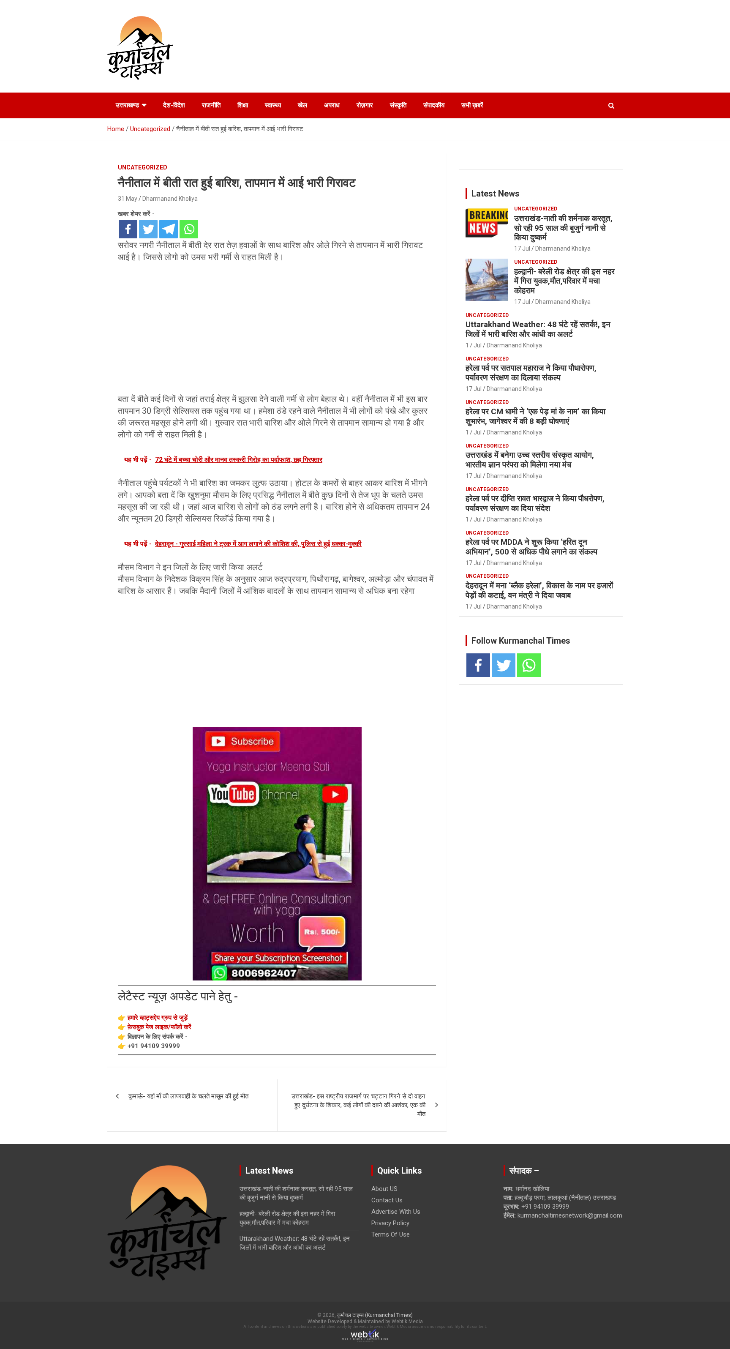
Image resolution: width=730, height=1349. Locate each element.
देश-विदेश (174, 105)
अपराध (332, 105)
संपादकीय (433, 105)
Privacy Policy (390, 1223)
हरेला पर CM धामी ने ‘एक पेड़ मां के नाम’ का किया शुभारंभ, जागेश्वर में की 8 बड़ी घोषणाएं (535, 416)
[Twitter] (148, 229)
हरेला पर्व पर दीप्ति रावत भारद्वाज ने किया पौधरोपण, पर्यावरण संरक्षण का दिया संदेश (535, 503)
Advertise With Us (395, 1211)
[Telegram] (168, 229)
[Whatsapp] (189, 229)
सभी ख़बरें (472, 105)
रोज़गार (365, 105)
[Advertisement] (277, 330)
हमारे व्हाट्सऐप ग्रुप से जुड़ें (158, 1017)
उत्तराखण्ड (127, 105)
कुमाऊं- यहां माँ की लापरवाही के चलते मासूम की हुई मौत (188, 1096)
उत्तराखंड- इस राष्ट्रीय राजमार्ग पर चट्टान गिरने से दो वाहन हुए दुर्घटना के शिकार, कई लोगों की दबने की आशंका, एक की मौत (358, 1105)
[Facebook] (128, 229)
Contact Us (387, 1200)
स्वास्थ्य (273, 105)
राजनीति (211, 105)
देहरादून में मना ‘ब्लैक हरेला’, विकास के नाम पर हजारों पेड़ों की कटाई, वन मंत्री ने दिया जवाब (539, 590)
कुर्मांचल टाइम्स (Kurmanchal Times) (375, 1315)
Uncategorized (142, 167)
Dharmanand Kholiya (170, 198)
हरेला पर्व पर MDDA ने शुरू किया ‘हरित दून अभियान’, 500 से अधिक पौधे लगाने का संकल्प (531, 547)
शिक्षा (242, 105)
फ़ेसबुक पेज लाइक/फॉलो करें (159, 1027)
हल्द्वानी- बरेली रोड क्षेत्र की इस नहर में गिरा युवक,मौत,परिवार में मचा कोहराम (564, 281)
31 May (127, 198)
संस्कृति (398, 105)
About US (384, 1189)
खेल (302, 105)
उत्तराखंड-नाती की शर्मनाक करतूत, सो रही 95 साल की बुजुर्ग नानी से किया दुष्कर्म (563, 228)
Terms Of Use (390, 1234)
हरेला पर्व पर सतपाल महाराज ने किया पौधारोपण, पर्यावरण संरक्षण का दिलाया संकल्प (531, 372)
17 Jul (522, 248)
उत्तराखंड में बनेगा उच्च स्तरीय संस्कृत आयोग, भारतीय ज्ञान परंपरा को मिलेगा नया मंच (530, 460)
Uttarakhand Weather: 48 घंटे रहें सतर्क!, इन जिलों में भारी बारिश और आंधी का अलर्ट (538, 329)
